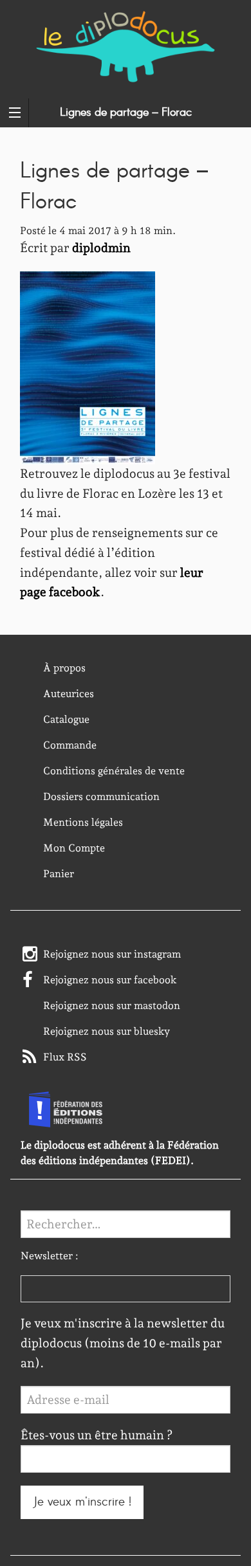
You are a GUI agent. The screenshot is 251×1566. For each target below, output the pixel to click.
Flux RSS (65, 1057)
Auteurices (68, 693)
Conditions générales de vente (114, 771)
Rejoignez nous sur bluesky (106, 1031)
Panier (58, 874)
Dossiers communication (101, 796)
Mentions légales (83, 822)
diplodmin (101, 248)
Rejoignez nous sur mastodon (111, 1005)
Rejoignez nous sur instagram (112, 954)
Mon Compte (74, 848)
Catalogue (66, 719)
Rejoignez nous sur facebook (110, 980)
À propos (64, 668)
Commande (70, 745)
